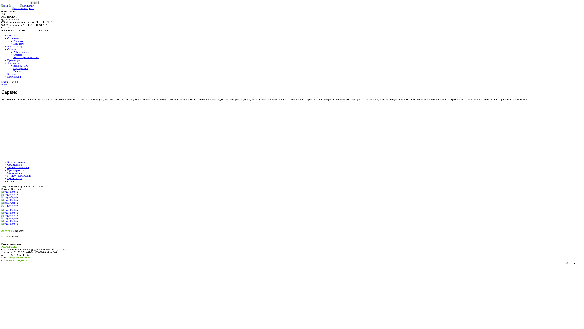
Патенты (18, 71)
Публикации (14, 60)
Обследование (14, 164)
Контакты (12, 74)
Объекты (12, 49)
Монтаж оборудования (19, 175)
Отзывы (17, 54)
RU (17, 5)
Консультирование (17, 162)
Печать (5, 84)
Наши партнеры (15, 46)
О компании (13, 38)
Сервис (11, 181)
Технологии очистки (18, 167)
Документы (13, 63)
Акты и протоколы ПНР (26, 57)
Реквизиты (19, 41)
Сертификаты (20, 68)
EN (13, 5)
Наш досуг (18, 43)
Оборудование (14, 173)
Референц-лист (21, 52)
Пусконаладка (14, 178)
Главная (11, 35)
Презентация (14, 76)
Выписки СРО (21, 65)
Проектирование (16, 170)
